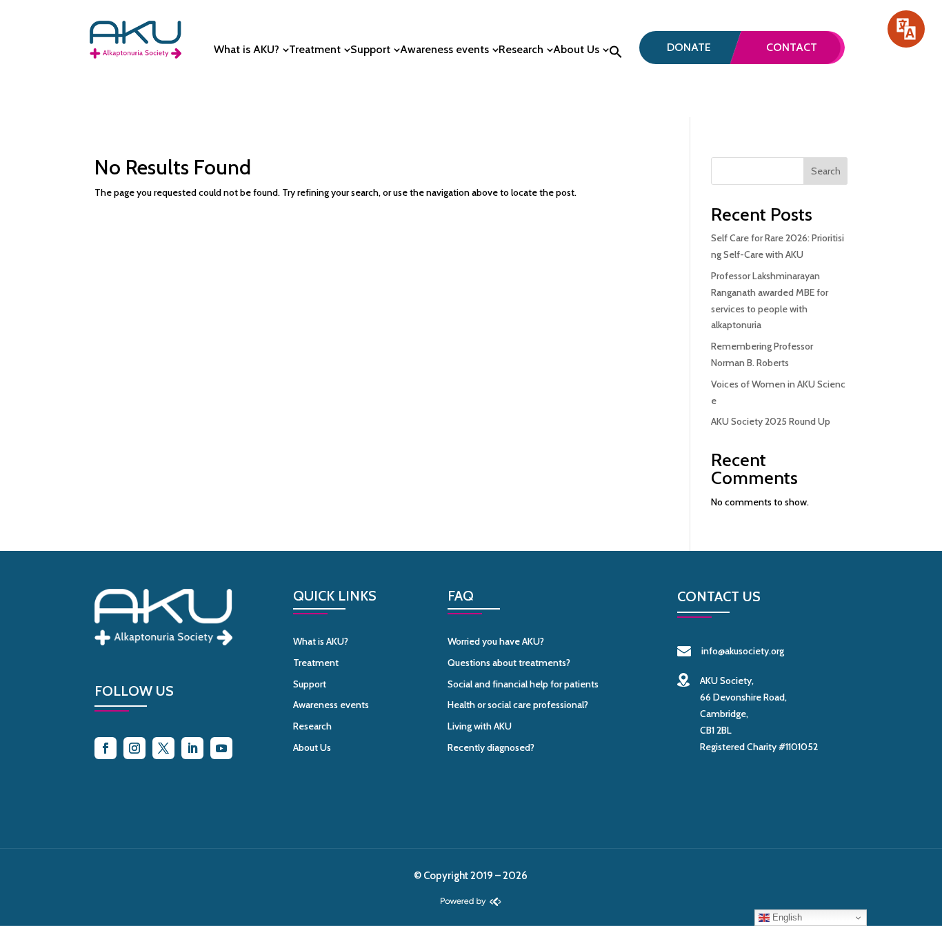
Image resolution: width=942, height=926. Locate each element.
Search (826, 171)
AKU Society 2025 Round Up (770, 421)
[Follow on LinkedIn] (192, 748)
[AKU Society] (163, 642)
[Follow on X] (163, 748)
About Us (576, 50)
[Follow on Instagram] (134, 748)
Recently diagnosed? (491, 747)
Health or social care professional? (518, 704)
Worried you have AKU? (496, 641)
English (786, 917)
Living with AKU (480, 726)
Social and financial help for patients (523, 684)
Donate (689, 47)
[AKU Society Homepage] (135, 55)
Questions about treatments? (509, 662)
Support (370, 50)
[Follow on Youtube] (221, 748)
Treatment (315, 50)
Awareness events (444, 50)
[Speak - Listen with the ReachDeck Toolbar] (906, 29)
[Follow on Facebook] (105, 748)
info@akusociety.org (742, 651)
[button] (616, 55)
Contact (791, 47)
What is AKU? (246, 50)
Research (521, 50)
